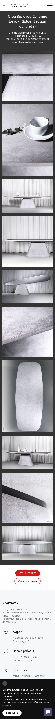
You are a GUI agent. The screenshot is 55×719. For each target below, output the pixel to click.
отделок (43, 38)
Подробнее (12, 712)
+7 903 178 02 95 (27, 573)
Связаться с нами (27, 581)
